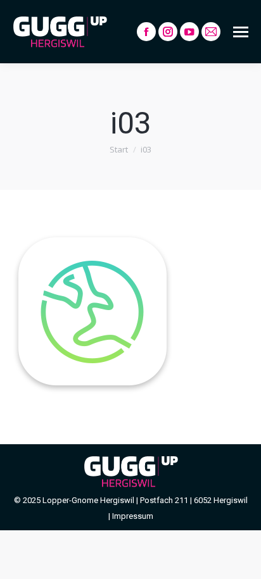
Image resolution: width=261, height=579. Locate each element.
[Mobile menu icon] (240, 32)
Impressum (132, 516)
